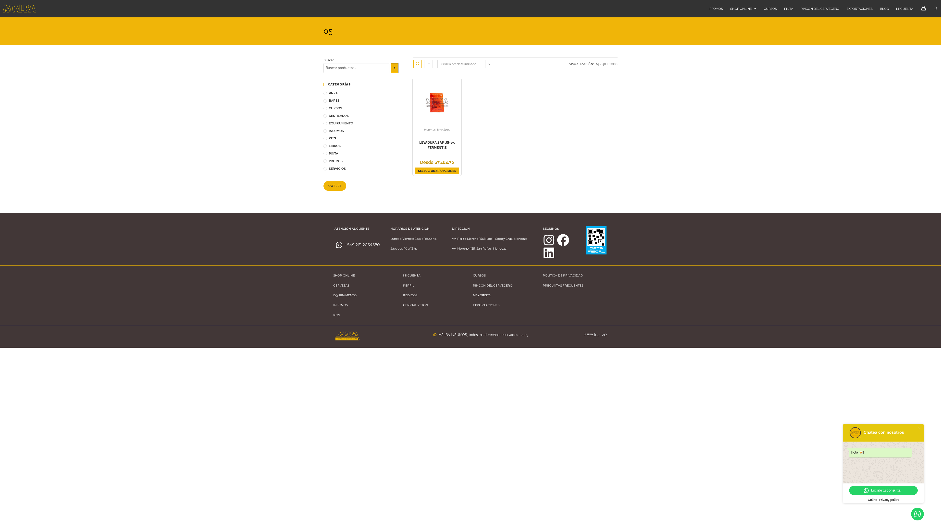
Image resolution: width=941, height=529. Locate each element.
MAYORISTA (482, 295)
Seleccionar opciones (437, 171)
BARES (334, 100)
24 (597, 64)
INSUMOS (336, 131)
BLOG (884, 9)
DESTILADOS (339, 116)
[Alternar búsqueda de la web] (935, 9)
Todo (613, 64)
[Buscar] (394, 68)
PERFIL (408, 285)
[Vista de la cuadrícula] (417, 64)
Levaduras (443, 130)
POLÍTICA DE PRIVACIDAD (563, 275)
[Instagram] (549, 240)
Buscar (328, 60)
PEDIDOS (410, 295)
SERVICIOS (337, 168)
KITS (332, 138)
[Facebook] (563, 240)
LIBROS (335, 146)
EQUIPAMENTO (345, 295)
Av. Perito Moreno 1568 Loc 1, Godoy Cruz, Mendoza (489, 238)
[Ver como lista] (428, 64)
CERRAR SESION (415, 305)
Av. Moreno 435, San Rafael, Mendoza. (479, 248)
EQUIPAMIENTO (341, 123)
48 (604, 64)
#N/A (333, 93)
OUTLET (334, 186)
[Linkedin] (549, 253)
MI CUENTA (904, 9)
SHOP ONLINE (741, 9)
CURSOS (770, 9)
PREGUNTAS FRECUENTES (563, 285)
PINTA (788, 9)
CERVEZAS (341, 285)
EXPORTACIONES (860, 9)
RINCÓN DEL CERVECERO (820, 9)
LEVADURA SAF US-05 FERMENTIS (437, 145)
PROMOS (716, 9)
